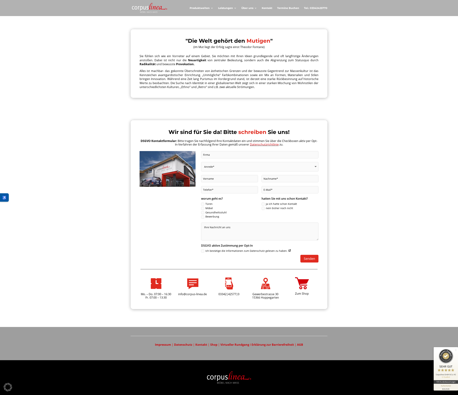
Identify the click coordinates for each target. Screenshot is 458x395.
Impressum (163, 345)
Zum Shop (302, 294)
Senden (309, 258)
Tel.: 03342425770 (315, 8)
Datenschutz (183, 345)
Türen (209, 204)
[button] (8, 387)
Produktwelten (200, 8)
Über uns (247, 8)
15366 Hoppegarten (265, 297)
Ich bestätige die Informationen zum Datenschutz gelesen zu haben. (246, 250)
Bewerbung (212, 216)
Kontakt (267, 8)
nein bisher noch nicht (279, 208)
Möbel (209, 208)
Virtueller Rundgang (235, 345)
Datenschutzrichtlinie (264, 144)
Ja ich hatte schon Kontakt (281, 204)
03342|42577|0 (228, 294)
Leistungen (225, 8)
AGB (300, 345)
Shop (213, 345)
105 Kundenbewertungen (445, 382)
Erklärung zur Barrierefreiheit (273, 345)
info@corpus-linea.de (192, 294)
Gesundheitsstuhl (216, 212)
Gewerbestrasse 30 (265, 294)
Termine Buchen (288, 8)
